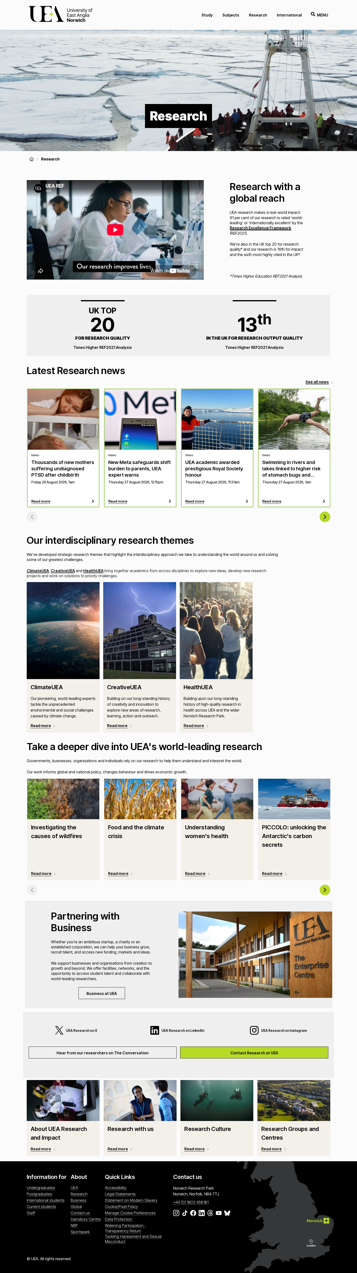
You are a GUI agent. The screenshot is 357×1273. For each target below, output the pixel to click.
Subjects (230, 15)
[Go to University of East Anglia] (60, 15)
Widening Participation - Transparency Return (125, 1228)
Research (258, 15)
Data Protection (118, 1219)
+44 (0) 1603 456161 (191, 1202)
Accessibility (115, 1187)
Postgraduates (39, 1194)
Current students (41, 1206)
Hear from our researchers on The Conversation (103, 1052)
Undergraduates (41, 1187)
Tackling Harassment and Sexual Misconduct (133, 1239)
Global (76, 1206)
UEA (74, 1187)
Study (207, 15)
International (289, 15)
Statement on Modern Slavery (131, 1200)
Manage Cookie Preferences (130, 1212)
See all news (317, 381)
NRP (74, 1225)
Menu (322, 15)
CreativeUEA (63, 570)
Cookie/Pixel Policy (121, 1206)
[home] (31, 159)
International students (46, 1200)
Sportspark (80, 1231)
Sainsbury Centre (86, 1219)
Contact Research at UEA (254, 1052)
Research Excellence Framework (260, 227)
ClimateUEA (38, 570)
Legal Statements (120, 1194)
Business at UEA (101, 993)
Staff (31, 1212)
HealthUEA (93, 570)
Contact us (80, 1212)
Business (78, 1200)
